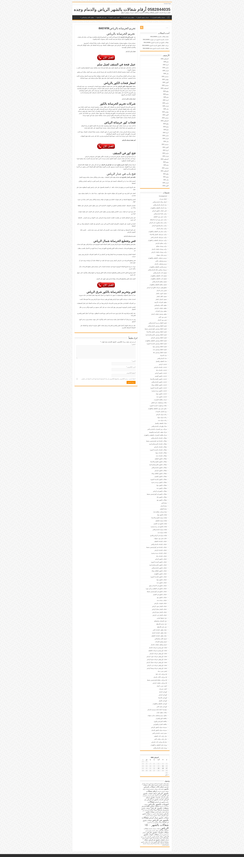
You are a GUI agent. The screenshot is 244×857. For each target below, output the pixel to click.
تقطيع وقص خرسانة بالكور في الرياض (157, 287)
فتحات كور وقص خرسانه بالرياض (158, 653)
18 (163, 768)
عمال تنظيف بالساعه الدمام (159, 633)
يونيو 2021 (166, 177)
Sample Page (167, 3)
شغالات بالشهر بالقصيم (161, 476)
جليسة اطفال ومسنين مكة (160, 352)
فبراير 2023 (166, 156)
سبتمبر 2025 (165, 85)
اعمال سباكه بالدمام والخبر (160, 202)
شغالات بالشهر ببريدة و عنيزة (159, 482)
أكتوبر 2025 (166, 82)
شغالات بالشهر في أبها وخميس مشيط (157, 494)
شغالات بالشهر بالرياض (161, 470)
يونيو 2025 (166, 94)
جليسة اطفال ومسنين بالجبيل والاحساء (156, 332)
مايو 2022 (166, 165)
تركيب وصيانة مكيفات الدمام (159, 249)
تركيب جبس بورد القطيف (160, 216)
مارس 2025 (165, 103)
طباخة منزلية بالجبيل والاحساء (159, 517)
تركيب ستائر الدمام (162, 228)
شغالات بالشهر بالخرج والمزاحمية (158, 464)
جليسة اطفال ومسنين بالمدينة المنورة (157, 343)
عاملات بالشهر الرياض (161, 559)
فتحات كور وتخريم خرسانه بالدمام (158, 647)
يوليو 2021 (166, 174)
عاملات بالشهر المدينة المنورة (159, 562)
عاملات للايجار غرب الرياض (159, 615)
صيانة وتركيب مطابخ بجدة (160, 512)
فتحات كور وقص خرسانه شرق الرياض (157, 659)
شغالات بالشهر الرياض (159, 808)
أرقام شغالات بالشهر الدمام (163, 783)
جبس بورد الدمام (162, 320)
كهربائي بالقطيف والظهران (160, 703)
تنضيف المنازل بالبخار (161, 299)
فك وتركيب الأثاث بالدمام (160, 677)
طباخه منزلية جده (162, 532)
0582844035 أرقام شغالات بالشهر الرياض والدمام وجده (122, 9)
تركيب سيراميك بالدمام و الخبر (159, 237)
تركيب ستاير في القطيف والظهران (157, 231)
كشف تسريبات (163, 689)
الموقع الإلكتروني (131, 373)
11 (163, 766)
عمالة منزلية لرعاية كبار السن (156, 841)
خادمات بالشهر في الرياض (155, 799)
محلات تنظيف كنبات (161, 712)
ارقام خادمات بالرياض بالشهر (162, 785)
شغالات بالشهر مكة (162, 497)
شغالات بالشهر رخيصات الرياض (153, 815)
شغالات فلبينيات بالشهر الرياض (151, 830)
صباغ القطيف (163, 509)
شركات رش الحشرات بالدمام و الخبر (157, 429)
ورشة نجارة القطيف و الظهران (159, 745)
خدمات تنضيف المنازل (143, 17)
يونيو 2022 (166, 162)
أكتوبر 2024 (166, 115)
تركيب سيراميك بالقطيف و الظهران (157, 240)
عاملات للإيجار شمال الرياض (159, 609)
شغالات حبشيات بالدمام (154, 828)
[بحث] (141, 27)
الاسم (134, 361)
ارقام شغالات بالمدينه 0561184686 (159, 36)
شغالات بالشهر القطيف (161, 458)
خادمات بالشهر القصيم (161, 376)
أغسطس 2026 (165, 59)
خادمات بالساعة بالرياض (160, 367)
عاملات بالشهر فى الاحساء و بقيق (158, 585)
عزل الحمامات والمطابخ (160, 621)
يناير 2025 (166, 109)
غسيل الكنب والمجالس (161, 638)
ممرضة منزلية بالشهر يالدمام (159, 730)
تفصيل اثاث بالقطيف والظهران (158, 275)
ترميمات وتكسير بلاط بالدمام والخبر (157, 270)
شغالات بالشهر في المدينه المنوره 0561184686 (156, 42)
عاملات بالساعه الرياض (161, 550)
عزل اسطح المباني (162, 618)
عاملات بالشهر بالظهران (160, 574)
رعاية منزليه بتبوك (162, 417)
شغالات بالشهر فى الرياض (160, 491)
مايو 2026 (166, 61)
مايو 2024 (166, 129)
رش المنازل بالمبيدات (161, 411)
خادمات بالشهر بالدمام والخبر (159, 382)
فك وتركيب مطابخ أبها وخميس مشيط (157, 680)
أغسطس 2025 (165, 88)
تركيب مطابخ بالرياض (161, 243)
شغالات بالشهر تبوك (161, 485)
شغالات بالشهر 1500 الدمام (150, 806)
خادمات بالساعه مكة (161, 370)
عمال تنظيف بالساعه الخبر (160, 630)
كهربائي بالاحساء (162, 697)
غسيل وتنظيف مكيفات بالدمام (159, 644)
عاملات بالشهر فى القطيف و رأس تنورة (156, 588)
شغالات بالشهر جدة (162, 488)
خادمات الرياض (163, 364)
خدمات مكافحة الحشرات (158, 17)
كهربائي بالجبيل (163, 700)
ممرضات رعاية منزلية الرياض (157, 843)
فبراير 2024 (166, 138)
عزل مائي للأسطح (102, 17)
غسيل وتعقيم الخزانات (161, 641)
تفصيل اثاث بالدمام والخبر (160, 273)
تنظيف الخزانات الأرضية (160, 302)
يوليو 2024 (166, 123)
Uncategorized (163, 196)
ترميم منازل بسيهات (161, 255)
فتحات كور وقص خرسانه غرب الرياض (157, 665)
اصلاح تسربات (163, 199)
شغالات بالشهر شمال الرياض (159, 818)
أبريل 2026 (166, 64)
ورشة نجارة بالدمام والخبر (160, 748)
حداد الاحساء (163, 355)
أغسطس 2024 (165, 120)
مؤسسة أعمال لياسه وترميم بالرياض (157, 709)
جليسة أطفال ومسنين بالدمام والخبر (157, 326)
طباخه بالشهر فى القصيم (160, 523)
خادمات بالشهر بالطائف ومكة (159, 385)
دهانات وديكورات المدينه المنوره (158, 405)
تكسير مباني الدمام (162, 290)
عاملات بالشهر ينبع (162, 597)
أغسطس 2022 (165, 159)
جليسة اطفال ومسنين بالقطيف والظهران (156, 340)
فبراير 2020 (166, 182)
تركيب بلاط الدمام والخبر (160, 213)
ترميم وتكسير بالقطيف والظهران (158, 267)
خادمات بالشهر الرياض (161, 373)
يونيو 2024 (166, 126)
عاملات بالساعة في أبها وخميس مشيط (156, 547)
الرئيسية (168, 17)
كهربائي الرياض (163, 695)
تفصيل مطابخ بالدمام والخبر (159, 281)
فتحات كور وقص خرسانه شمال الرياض (156, 662)
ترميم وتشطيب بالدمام (161, 264)
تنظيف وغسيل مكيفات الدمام (159, 314)
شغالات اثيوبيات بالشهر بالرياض (158, 803)
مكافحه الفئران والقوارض (160, 724)
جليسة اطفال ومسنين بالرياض (159, 337)
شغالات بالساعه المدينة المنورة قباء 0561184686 (156, 48)
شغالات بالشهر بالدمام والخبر (159, 467)
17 (166, 768)
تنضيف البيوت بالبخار (161, 293)
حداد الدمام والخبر (162, 358)
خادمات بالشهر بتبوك (161, 394)
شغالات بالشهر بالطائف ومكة (159, 473)
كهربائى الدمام (163, 692)
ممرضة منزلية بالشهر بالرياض (159, 727)
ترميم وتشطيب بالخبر (161, 261)
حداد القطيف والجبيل (161, 361)
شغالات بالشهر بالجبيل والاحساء (158, 461)
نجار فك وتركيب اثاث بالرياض (159, 742)
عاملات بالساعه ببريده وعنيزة (159, 553)
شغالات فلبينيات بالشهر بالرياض (157, 832)
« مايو (167, 775)
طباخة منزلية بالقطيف (161, 520)
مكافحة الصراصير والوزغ (160, 721)
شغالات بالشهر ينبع (162, 500)
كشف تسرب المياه (115, 17)
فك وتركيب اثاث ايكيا (161, 674)
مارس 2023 (165, 153)
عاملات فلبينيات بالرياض (160, 603)
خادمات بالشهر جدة (162, 396)
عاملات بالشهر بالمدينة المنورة (159, 576)
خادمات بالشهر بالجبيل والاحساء (158, 379)
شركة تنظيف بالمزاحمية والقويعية (158, 432)
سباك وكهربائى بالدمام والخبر (159, 426)
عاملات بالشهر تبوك (161, 579)
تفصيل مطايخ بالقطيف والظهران (158, 284)
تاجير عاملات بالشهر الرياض (159, 211)
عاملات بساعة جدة (162, 600)
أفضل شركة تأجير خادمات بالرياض (149, 783)
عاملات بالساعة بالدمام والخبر (159, 544)
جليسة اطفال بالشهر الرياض (154, 795)
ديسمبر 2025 (165, 76)
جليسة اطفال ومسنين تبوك (159, 346)
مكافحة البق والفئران (161, 718)
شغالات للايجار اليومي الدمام (155, 837)
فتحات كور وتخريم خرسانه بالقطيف (157, 650)
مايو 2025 (166, 97)
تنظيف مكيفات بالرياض (161, 308)
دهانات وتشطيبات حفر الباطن (159, 402)
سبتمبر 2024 (165, 118)
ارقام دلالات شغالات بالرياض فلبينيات (155, 789)
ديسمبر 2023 (165, 144)
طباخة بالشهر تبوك (162, 515)
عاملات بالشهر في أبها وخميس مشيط (157, 591)
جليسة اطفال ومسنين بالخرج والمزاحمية (156, 334)
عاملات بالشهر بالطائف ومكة (159, 571)
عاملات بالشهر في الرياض (156, 840)
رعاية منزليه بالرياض (161, 414)
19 (158, 768)
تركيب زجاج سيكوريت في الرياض (158, 222)
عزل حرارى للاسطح (161, 624)
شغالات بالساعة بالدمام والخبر (159, 438)
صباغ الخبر (164, 503)
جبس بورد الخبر (163, 317)
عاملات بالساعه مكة (161, 556)
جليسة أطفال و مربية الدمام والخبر (158, 323)
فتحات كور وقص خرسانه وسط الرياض (157, 668)
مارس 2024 (165, 135)
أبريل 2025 (166, 100)
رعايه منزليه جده (162, 420)
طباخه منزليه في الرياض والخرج (158, 535)
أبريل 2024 (166, 132)
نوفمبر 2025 (165, 79)
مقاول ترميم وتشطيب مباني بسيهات (157, 715)
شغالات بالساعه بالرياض (160, 447)
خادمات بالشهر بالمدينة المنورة (158, 388)
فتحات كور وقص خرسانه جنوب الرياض (157, 656)
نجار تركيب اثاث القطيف (160, 736)
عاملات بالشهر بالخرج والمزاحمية (158, 565)
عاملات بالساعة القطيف (160, 541)
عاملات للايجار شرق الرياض (159, 612)
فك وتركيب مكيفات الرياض (160, 683)
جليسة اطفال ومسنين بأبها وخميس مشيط (156, 329)
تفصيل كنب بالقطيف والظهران (159, 278)
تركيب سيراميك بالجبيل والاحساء (158, 234)
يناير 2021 (166, 180)
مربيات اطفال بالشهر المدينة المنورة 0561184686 (155, 45)
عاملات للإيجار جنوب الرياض (159, 606)
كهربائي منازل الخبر (162, 706)
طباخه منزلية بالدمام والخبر (160, 529)
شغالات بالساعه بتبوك (161, 453)
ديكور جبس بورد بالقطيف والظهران (157, 408)
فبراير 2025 (166, 106)
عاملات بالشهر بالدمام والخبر (159, 568)
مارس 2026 (165, 67)
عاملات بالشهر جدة (162, 582)
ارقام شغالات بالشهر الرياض (157, 792)
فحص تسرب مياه (162, 671)
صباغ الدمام (164, 506)
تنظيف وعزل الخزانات (128, 17)
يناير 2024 (166, 141)
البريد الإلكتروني (131, 367)
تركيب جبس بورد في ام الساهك (158, 219)
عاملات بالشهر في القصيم (160, 594)
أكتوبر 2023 (166, 147)
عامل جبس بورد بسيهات (160, 538)
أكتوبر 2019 (166, 185)
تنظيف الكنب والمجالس (87, 17)
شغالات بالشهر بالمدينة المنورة (158, 479)
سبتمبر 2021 (165, 168)
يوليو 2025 (166, 91)
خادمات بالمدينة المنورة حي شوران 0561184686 (156, 39)
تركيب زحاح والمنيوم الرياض (159, 225)
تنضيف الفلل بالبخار (162, 296)
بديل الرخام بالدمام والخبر (160, 205)
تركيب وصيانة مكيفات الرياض (159, 252)
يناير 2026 (166, 73)
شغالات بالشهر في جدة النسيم (154, 822)
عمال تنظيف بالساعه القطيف (159, 636)
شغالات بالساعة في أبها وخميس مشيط (156, 441)
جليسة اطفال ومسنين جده (160, 349)
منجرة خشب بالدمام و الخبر (159, 733)
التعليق (133, 344)
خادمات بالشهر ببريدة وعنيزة (159, 391)
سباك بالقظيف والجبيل (161, 423)
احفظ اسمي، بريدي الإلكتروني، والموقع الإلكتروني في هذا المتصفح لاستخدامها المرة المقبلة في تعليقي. (108, 379)
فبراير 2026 (166, 70)
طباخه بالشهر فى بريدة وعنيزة (159, 526)
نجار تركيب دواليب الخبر (160, 739)
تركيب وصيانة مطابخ (161, 246)
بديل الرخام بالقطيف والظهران (158, 208)
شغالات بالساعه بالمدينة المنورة (158, 450)
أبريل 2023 (166, 150)
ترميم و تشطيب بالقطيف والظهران (157, 258)
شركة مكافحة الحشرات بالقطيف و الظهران (155, 435)
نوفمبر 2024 (165, 112)
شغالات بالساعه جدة (161, 455)
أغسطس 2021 (165, 171)
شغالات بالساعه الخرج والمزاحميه (158, 444)
